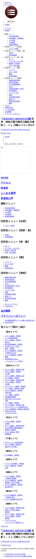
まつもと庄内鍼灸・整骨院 (14, 463)
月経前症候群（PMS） (17, 89)
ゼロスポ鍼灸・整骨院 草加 (14, 426)
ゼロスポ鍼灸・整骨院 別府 (14, 508)
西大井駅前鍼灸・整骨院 (13, 344)
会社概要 (8, 112)
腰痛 (10, 74)
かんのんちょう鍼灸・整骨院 (15, 386)
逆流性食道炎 (13, 82)
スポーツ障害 (13, 49)
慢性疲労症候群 (14, 101)
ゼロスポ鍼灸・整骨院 (13, 336)
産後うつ (12, 99)
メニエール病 (13, 93)
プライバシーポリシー (13, 114)
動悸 (10, 103)
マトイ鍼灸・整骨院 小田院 (14, 388)
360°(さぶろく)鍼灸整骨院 (14, 442)
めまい (11, 86)
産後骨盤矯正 (13, 44)
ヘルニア (12, 70)
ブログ (7, 105)
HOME (7, 137)
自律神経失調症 (14, 97)
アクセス (8, 28)
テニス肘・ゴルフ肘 (16, 61)
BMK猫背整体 (14, 36)
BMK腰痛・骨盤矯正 (16, 38)
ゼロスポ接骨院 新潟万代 (14, 499)
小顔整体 (12, 42)
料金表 (7, 30)
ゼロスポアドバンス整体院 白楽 (16, 407)
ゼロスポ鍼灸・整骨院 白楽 (14, 376)
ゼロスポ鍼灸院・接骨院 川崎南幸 (17, 409)
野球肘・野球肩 (14, 63)
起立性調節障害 (14, 84)
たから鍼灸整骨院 (11, 338)
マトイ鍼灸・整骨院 (12, 395)
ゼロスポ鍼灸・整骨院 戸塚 (14, 369)
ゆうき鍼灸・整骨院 (12, 378)
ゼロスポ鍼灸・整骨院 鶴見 (14, 380)
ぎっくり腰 (13, 72)
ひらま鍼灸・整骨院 (12, 403)
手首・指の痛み (14, 65)
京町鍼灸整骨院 (10, 397)
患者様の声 (9, 107)
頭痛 (10, 95)
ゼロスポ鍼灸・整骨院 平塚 (14, 405)
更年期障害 (13, 91)
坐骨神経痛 (13, 76)
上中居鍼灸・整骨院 (12, 455)
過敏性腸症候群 (14, 80)
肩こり (11, 59)
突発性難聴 (13, 55)
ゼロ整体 (12, 40)
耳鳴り (11, 53)
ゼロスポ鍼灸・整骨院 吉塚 (14, 514)
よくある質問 (9, 110)
